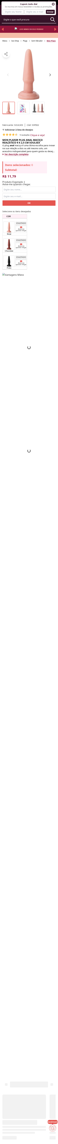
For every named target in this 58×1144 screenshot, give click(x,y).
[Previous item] (2, 29)
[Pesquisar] (52, 19)
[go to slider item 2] (38, 108)
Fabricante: (12, 125)
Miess (4, 41)
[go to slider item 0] (8, 108)
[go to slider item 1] (23, 108)
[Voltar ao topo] (52, 1136)
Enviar (50, 11)
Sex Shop (15, 41)
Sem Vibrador (37, 41)
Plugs (25, 41)
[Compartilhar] (6, 54)
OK (29, 203)
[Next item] (55, 29)
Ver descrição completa (16, 154)
